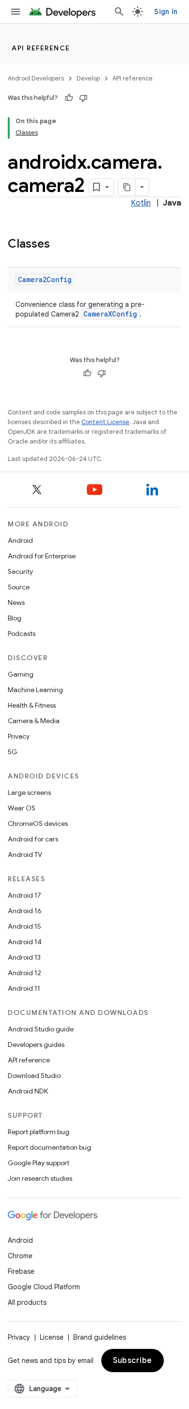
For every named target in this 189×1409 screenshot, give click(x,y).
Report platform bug (38, 1131)
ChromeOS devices (38, 823)
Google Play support (38, 1162)
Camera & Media (34, 720)
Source (19, 587)
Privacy (19, 736)
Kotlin (141, 203)
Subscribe (132, 1360)
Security (20, 571)
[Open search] (119, 11)
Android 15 (24, 926)
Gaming (20, 674)
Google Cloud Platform (44, 1286)
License (51, 1337)
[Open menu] (15, 11)
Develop (88, 78)
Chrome (20, 1255)
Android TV (25, 854)
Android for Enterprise (42, 556)
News (16, 602)
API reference (41, 48)
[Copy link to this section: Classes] (59, 245)
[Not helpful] (83, 98)
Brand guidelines (99, 1337)
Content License (105, 422)
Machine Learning (35, 689)
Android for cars (33, 839)
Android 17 (24, 895)
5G (12, 751)
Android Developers (36, 78)
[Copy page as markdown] (127, 187)
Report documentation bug (49, 1147)
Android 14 (25, 941)
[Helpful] (69, 98)
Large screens (29, 792)
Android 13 (24, 957)
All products (27, 1302)
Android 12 (24, 972)
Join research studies (40, 1178)
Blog (14, 618)
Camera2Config (45, 279)
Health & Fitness (32, 705)
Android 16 (25, 910)
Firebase (21, 1271)
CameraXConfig (110, 313)
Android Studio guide (41, 1029)
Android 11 (24, 988)
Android (20, 540)
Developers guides (36, 1044)
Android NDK (28, 1091)
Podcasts (21, 633)
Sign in (165, 11)
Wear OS (21, 808)
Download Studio (34, 1075)
